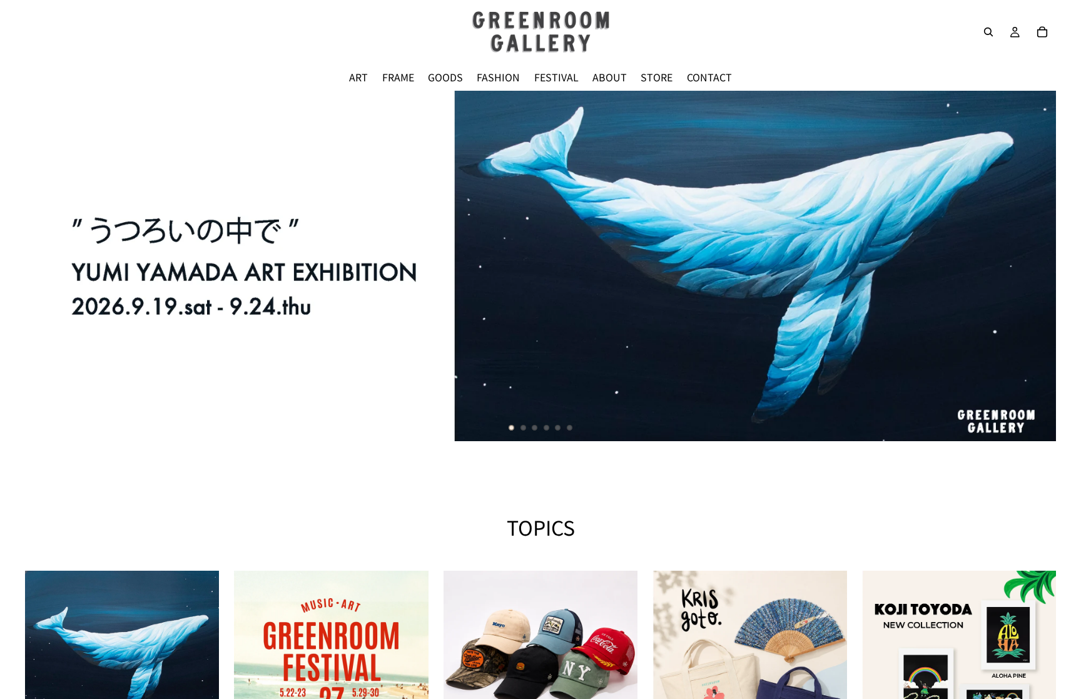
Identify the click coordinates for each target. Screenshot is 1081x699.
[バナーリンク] (540, 266)
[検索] (988, 32)
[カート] (1042, 32)
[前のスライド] (45, 266)
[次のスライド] (1036, 266)
